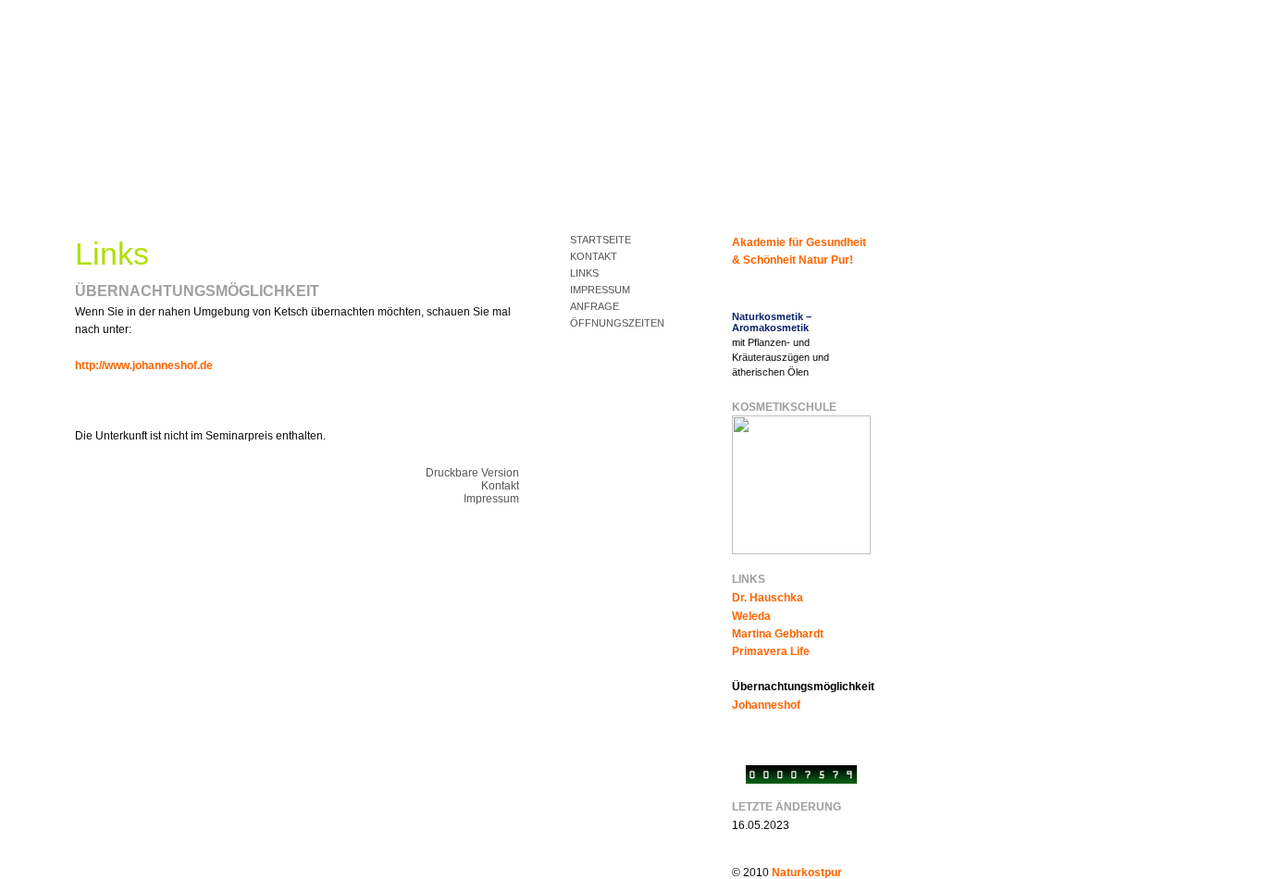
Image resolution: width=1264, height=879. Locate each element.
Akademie (311, 201)
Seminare (514, 201)
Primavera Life (771, 651)
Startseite (600, 239)
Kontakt (593, 256)
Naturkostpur (807, 872)
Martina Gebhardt (778, 633)
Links (584, 273)
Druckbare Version (472, 472)
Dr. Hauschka (767, 597)
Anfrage (594, 306)
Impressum (600, 289)
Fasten (617, 201)
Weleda (751, 616)
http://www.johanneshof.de (144, 365)
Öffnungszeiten (617, 322)
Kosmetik (107, 201)
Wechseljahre (413, 201)
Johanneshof (766, 705)
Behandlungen (209, 201)
